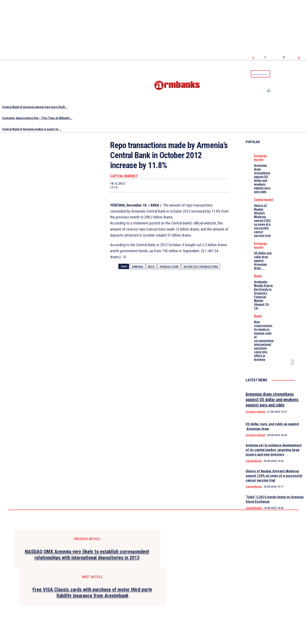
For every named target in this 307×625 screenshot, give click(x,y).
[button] (274, 73)
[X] (147, 185)
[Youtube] (299, 73)
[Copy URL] (206, 185)
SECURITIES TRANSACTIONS (200, 266)
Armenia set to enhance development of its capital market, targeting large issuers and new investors (274, 449)
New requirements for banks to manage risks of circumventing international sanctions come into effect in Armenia (264, 340)
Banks (258, 276)
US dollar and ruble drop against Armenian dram (262, 260)
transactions (169, 266)
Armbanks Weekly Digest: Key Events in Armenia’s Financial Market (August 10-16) (263, 295)
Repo (151, 266)
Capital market (124, 176)
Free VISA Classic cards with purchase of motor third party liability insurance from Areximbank (92, 593)
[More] (222, 185)
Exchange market (260, 157)
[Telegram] (294, 73)
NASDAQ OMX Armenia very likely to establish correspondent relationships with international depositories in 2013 (87, 555)
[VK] (191, 185)
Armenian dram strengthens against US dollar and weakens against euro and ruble (262, 179)
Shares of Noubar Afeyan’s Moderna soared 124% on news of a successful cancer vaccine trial (262, 220)
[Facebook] (289, 73)
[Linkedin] (304, 73)
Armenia (137, 266)
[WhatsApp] (162, 185)
